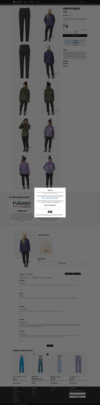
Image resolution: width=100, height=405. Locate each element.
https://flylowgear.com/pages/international (50, 198)
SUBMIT (50, 211)
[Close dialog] (64, 189)
